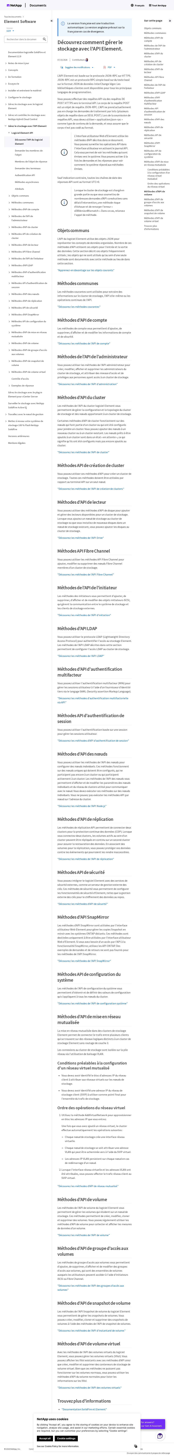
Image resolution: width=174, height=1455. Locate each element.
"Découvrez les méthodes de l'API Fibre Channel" (85, 574)
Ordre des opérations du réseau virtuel (158, 185)
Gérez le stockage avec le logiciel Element (25, 106)
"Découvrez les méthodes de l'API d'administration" (87, 384)
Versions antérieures (18, 436)
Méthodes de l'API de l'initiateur (28, 258)
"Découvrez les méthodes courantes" (78, 306)
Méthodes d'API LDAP (22, 265)
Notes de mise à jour (18, 63)
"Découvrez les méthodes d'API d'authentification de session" (93, 740)
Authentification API (25, 175)
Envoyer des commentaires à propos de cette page (148, 1453)
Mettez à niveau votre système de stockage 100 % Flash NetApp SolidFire (25, 425)
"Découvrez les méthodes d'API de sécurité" (82, 904)
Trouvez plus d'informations (151, 227)
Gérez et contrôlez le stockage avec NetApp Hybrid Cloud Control (27, 117)
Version (9, 28)
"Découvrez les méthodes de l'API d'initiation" (84, 615)
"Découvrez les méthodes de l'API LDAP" (80, 656)
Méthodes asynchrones (27, 182)
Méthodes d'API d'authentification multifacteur (29, 274)
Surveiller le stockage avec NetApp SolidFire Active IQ (26, 405)
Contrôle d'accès (20, 378)
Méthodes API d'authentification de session (29, 285)
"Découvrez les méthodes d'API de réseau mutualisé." (87, 1186)
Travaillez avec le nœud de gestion (25, 414)
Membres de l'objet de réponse (31, 161)
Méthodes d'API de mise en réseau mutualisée (29, 334)
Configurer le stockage (20, 97)
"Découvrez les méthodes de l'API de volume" (83, 1235)
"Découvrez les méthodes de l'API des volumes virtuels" (89, 1387)
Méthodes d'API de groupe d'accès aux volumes (29, 352)
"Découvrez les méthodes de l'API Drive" (80, 537)
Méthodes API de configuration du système (29, 323)
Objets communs (20, 195)
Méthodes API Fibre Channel (26, 251)
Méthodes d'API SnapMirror (25, 314)
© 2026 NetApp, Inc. (12, 1449)
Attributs (19, 188)
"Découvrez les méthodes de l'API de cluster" (83, 452)
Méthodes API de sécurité (25, 307)
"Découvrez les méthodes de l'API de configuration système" (92, 1003)
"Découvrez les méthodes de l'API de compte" (83, 343)
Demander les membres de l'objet (29, 152)
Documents (38, 5)
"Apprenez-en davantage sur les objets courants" (85, 270)
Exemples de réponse (23, 385)
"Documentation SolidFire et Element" (84, 1409)
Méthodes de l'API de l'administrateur (22, 218)
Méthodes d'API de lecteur (25, 244)
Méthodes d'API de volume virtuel (29, 371)
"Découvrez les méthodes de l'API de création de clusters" (90, 488)
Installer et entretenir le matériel (24, 90)
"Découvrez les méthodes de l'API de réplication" (85, 859)
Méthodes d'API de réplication (27, 300)
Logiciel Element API (22, 132)
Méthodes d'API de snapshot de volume (28, 363)
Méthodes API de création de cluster (26, 236)
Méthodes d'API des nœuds (25, 294)
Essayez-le (13, 83)
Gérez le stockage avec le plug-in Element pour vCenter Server (25, 394)
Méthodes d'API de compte (25, 209)
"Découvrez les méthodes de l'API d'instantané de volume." (91, 1330)
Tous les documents (12, 16)
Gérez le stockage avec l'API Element (27, 126)
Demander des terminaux (27, 168)
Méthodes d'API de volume (25, 343)
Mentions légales (16, 442)
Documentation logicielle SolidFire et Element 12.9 (27, 54)
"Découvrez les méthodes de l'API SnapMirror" (84, 961)
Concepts (13, 70)
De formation (14, 76)
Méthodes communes (23, 202)
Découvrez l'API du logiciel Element (29, 141)
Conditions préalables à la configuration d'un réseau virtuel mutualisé (158, 174)
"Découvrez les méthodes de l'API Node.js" (81, 806)
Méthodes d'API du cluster (25, 227)
